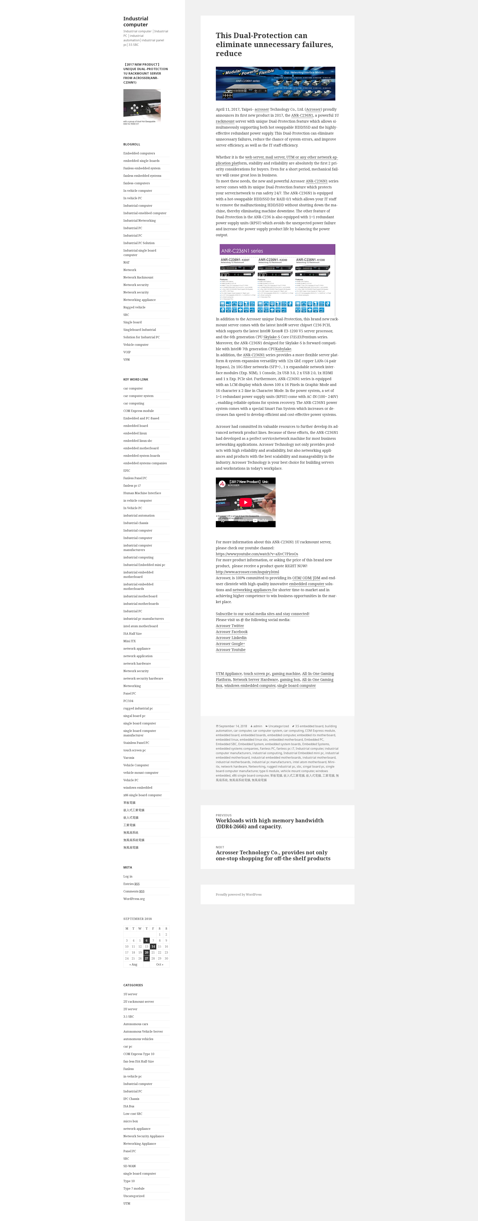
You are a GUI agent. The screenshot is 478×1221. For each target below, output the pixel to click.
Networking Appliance (139, 1144)
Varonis (128, 758)
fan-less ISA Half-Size (138, 1061)
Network (129, 270)
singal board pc (134, 716)
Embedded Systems (315, 744)
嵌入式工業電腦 (133, 810)
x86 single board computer (142, 795)
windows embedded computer (249, 685)
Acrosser (313, 109)
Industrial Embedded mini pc (144, 565)
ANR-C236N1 (302, 115)
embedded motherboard (141, 448)
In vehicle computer (137, 191)
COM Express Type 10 (138, 1054)
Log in (127, 876)
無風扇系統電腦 (133, 840)
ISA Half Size (132, 634)
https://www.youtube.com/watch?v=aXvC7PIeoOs (257, 554)
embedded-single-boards (141, 161)
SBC (126, 315)
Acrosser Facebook (232, 631)
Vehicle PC (130, 780)
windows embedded (137, 788)
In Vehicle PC (132, 508)
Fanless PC (267, 748)
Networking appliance (139, 300)
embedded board (135, 426)
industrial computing (138, 557)
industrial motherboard (140, 596)
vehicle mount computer (141, 773)
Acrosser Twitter (230, 625)
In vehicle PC (132, 198)
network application (138, 656)
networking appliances (252, 589)
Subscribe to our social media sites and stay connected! (262, 613)
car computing (133, 403)
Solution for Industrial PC (141, 337)
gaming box (290, 679)
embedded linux (135, 433)
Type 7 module (134, 1188)
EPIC (126, 471)
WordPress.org (134, 899)
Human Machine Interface (142, 493)
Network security (136, 285)
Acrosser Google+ (230, 643)
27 (146, 958)
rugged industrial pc (138, 708)
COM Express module (138, 411)
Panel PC (129, 693)
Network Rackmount (138, 277)
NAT (126, 262)
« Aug (133, 964)
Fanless (128, 1069)
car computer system (138, 396)
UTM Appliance (229, 673)
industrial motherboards (141, 604)
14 (153, 946)
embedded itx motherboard (316, 735)
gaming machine (286, 673)
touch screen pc (134, 750)
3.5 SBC (128, 1016)
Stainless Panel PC (136, 743)
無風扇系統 (130, 832)
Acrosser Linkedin (231, 637)
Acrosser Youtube (231, 649)
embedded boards (253, 735)
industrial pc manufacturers (143, 619)
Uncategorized (134, 1196)
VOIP (127, 352)
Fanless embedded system (141, 168)
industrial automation (139, 515)
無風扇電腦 (130, 847)
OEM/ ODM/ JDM (306, 577)
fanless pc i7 (132, 486)
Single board (132, 322)
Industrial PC (132, 228)
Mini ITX (129, 641)
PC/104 (128, 701)
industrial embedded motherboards (276, 757)
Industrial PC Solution (139, 243)
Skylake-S (271, 337)
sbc (299, 766)
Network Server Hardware (255, 679)
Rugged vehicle (134, 307)
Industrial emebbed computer (145, 213)
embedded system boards (141, 456)
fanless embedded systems (142, 176)
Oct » (159, 964)
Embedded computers (139, 153)
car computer (133, 388)
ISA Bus (128, 1106)
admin (257, 726)
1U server (130, 994)
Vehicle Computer (136, 765)
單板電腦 (129, 802)
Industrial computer (135, 21)
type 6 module (269, 771)
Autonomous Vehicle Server (143, 1031)
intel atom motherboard (140, 626)
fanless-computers (136, 183)
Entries (131, 884)
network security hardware (143, 678)
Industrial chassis (135, 523)
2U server (130, 1009)
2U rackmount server (138, 1002)
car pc (127, 1046)
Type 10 (129, 1181)
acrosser (262, 109)
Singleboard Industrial (139, 330)
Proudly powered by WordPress (239, 894)
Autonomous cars (135, 1024)
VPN (126, 360)
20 (146, 952)
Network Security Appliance (143, 1136)
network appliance (136, 648)
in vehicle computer (137, 500)
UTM (126, 1203)
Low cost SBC (132, 1114)
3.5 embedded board (309, 726)
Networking (132, 686)
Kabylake (283, 349)
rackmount (225, 121)
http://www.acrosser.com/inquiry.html (247, 571)
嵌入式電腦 (130, 817)
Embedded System (251, 744)
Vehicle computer (136, 345)
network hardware (137, 663)
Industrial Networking (139, 220)
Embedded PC (313, 739)
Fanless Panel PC (135, 478)
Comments (134, 891)
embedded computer (307, 583)
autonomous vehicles (138, 1039)
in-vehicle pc (132, 1076)
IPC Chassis (131, 1099)
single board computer (139, 723)
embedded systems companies (145, 463)
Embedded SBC (226, 744)
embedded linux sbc (137, 441)
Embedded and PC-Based (141, 418)
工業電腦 (129, 825)
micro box (130, 1121)
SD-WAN (129, 1166)
